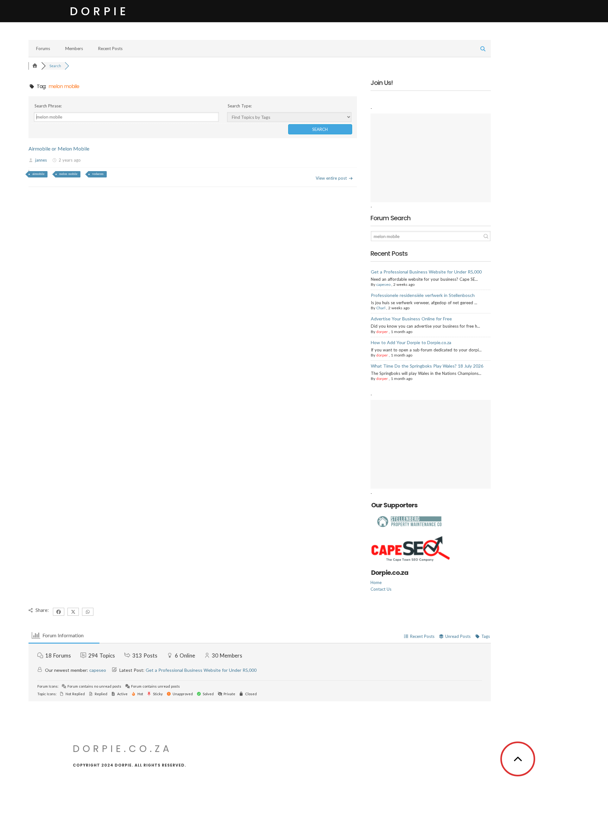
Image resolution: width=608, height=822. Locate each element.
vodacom (98, 174)
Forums (43, 48)
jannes (41, 160)
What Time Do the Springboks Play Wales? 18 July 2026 (427, 366)
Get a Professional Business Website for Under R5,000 (426, 271)
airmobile (38, 174)
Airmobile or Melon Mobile (58, 148)
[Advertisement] (430, 157)
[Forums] (35, 66)
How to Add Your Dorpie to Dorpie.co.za (411, 342)
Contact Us (380, 589)
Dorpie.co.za (122, 748)
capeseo (383, 284)
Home (376, 582)
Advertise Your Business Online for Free (411, 318)
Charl (380, 307)
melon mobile (68, 174)
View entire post (331, 178)
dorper (382, 331)
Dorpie (99, 11)
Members (74, 48)
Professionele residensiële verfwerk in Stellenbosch (423, 295)
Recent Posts (110, 48)
